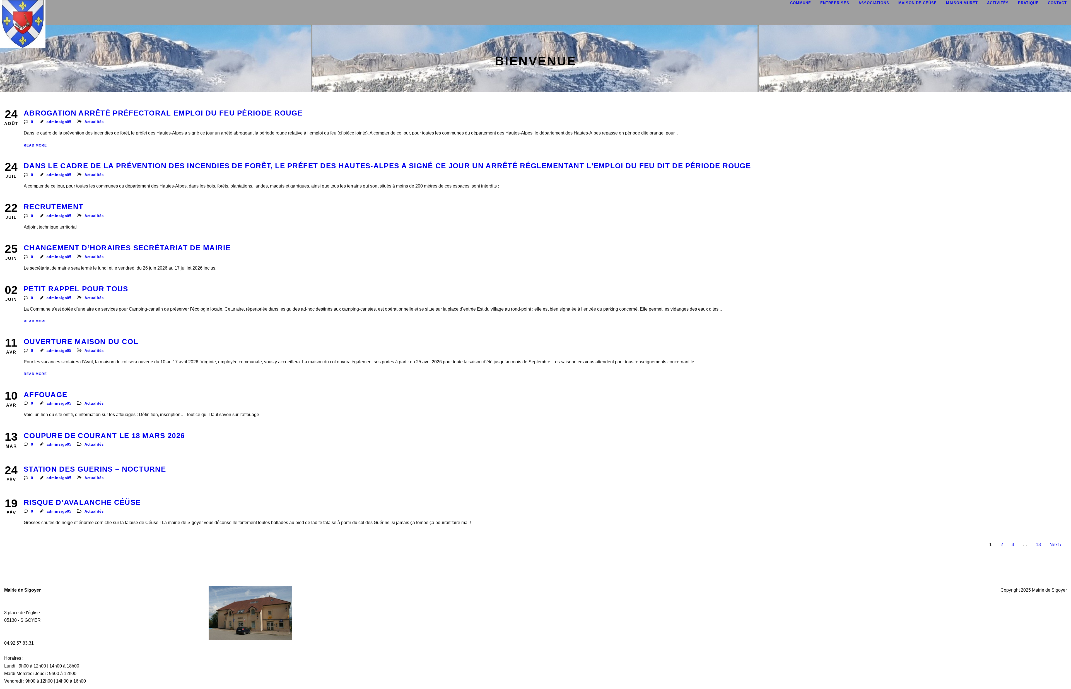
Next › (1055, 544)
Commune (800, 3)
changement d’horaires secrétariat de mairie (127, 248)
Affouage (45, 394)
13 (1038, 544)
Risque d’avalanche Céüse (82, 502)
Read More (35, 145)
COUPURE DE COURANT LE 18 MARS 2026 (104, 435)
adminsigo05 (59, 122)
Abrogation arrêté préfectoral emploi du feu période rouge (163, 113)
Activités (998, 3)
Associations (873, 3)
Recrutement (53, 207)
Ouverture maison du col (81, 341)
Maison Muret (962, 3)
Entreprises (834, 3)
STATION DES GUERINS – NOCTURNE (95, 469)
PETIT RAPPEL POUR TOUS (76, 289)
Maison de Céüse (917, 3)
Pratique (1028, 3)
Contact (1057, 3)
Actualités (94, 122)
